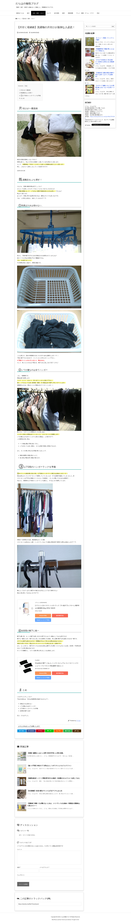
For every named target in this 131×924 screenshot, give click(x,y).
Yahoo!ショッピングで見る (43, 620)
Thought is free (75, 919)
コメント (19, 849)
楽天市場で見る (60, 615)
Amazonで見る (43, 615)
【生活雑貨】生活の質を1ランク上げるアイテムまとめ (44, 791)
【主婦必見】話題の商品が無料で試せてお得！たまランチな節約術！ (104, 74)
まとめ (21, 98)
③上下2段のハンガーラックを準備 (30, 95)
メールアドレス (44, 867)
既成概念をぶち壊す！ (26, 92)
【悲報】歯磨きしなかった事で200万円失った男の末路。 (45, 753)
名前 (19, 867)
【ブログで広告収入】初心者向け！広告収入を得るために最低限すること (104, 61)
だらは (78, 720)
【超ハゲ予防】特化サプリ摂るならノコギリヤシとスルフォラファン (49, 765)
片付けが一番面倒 (24, 90)
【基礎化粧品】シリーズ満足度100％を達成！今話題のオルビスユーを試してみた (53, 778)
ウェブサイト (21, 875)
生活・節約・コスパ (29, 18)
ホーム (18, 18)
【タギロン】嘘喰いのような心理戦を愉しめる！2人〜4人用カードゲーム (105, 87)
